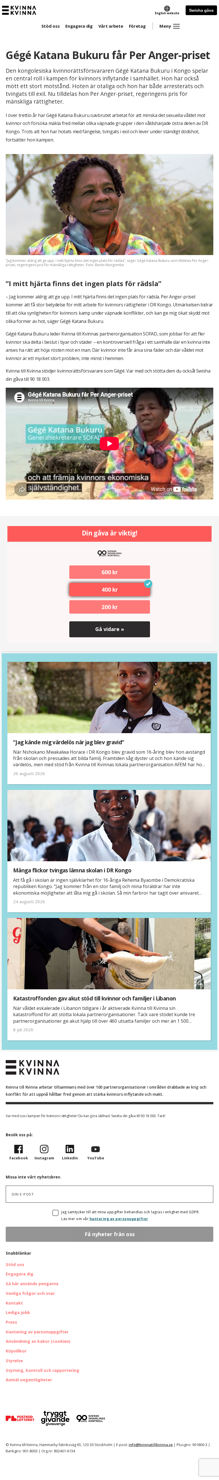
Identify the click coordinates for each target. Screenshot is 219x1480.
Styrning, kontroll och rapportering (42, 1370)
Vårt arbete (110, 26)
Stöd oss (50, 26)
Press (11, 1322)
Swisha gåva (201, 10)
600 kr (110, 572)
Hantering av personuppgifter (37, 1332)
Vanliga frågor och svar (30, 1293)
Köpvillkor (16, 1351)
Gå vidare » (109, 629)
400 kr (110, 589)
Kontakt (14, 1303)
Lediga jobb (18, 1312)
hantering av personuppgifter (119, 1218)
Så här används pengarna (32, 1283)
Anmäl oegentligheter (29, 1379)
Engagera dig (78, 26)
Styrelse (14, 1360)
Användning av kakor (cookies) (38, 1341)
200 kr (110, 607)
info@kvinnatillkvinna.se (151, 1444)
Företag (137, 26)
